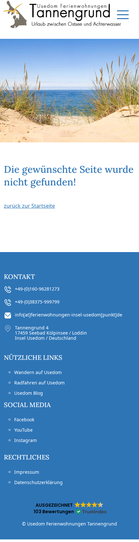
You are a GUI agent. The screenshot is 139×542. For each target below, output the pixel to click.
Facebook (24, 419)
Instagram (25, 440)
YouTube (23, 430)
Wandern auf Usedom (38, 372)
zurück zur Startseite (29, 205)
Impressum (26, 472)
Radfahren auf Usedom (39, 383)
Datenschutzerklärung (38, 482)
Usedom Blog (28, 393)
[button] (69, 508)
